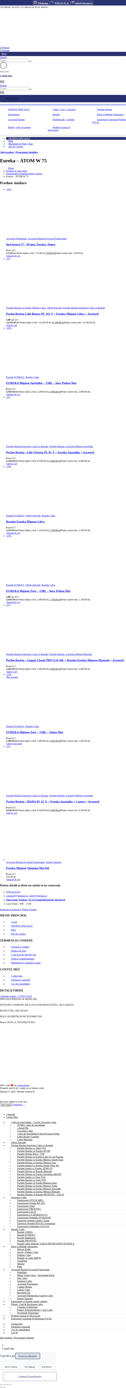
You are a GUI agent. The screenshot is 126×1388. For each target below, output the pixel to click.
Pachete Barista (104, 109)
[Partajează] (7, 1384)
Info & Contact (15, 146)
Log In (14, 1332)
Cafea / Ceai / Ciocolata (64, 109)
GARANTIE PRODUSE (23, 955)
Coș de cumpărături (20, 984)
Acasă (14, 922)
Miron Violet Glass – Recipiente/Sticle (35, 1275)
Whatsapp (43, 3)
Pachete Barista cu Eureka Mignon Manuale (70, 654)
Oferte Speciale (54, 308)
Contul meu (16, 976)
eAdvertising (23, 1085)
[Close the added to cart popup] (24, 1105)
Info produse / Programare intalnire (19, 152)
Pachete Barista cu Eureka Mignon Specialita (71, 446)
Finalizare (17, 1104)
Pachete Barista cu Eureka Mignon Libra (26, 308)
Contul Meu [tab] (12, 1117)
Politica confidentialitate (22, 959)
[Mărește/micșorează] (1, 1384)
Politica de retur (18, 951)
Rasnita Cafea (32, 377)
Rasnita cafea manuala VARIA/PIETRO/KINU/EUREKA (45, 1243)
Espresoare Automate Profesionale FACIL (31, 1318)
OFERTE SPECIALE (19, 109)
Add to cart (11, 325)
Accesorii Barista (16, 119)
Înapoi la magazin (28, 1356)
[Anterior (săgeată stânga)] (1, 1387)
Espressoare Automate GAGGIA (33, 1226)
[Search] (30, 61)
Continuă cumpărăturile (29, 1376)
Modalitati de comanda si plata (26, 962)
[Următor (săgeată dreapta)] (4, 1387)
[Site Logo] (5, 47)
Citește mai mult (14, 743)
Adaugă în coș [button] (13, 256)
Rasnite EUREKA (15, 377)
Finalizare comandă (20, 980)
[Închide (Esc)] (10, 1384)
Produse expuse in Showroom (59, 128)
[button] (3, 57)
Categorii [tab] (10, 1114)
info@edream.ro (83, 3)
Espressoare (14, 114)
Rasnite (56, 114)
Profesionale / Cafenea (63, 119)
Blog (4, 54)
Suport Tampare (53, 862)
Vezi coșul (6, 1105)
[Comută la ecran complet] (4, 1384)
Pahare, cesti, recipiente (19, 127)
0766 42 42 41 (61, 3)
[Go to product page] (66, 837)
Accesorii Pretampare (16, 238)
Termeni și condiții (20, 947)
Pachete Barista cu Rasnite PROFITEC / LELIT (40, 1194)
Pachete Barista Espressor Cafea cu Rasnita (84, 308)
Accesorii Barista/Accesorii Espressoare (47, 238)
